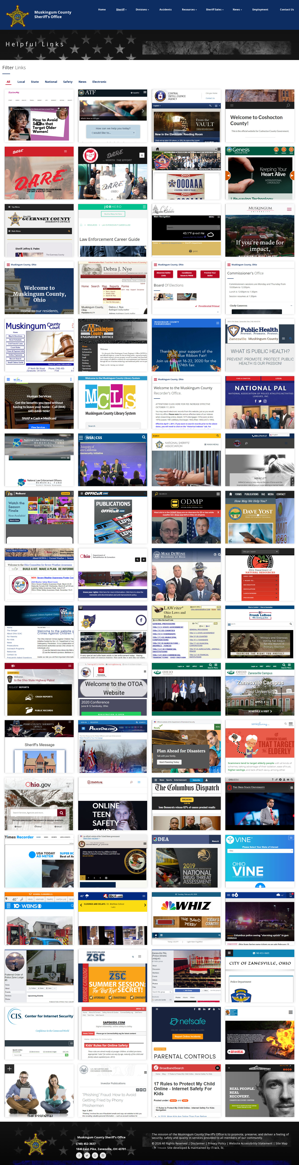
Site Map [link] (281, 1143)
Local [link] (21, 82)
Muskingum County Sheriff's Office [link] (101, 1137)
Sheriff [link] (120, 9)
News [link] (82, 82)
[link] (38, 16)
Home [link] (102, 9)
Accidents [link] (165, 9)
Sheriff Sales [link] (213, 9)
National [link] (51, 82)
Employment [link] (260, 9)
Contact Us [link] (287, 9)
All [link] (8, 82)
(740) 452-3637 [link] (85, 1144)
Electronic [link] (99, 82)
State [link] (35, 82)
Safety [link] (67, 82)
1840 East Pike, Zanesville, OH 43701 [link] (101, 1149)
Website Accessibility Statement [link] (251, 1143)
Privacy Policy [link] (217, 1143)
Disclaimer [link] (198, 1143)
